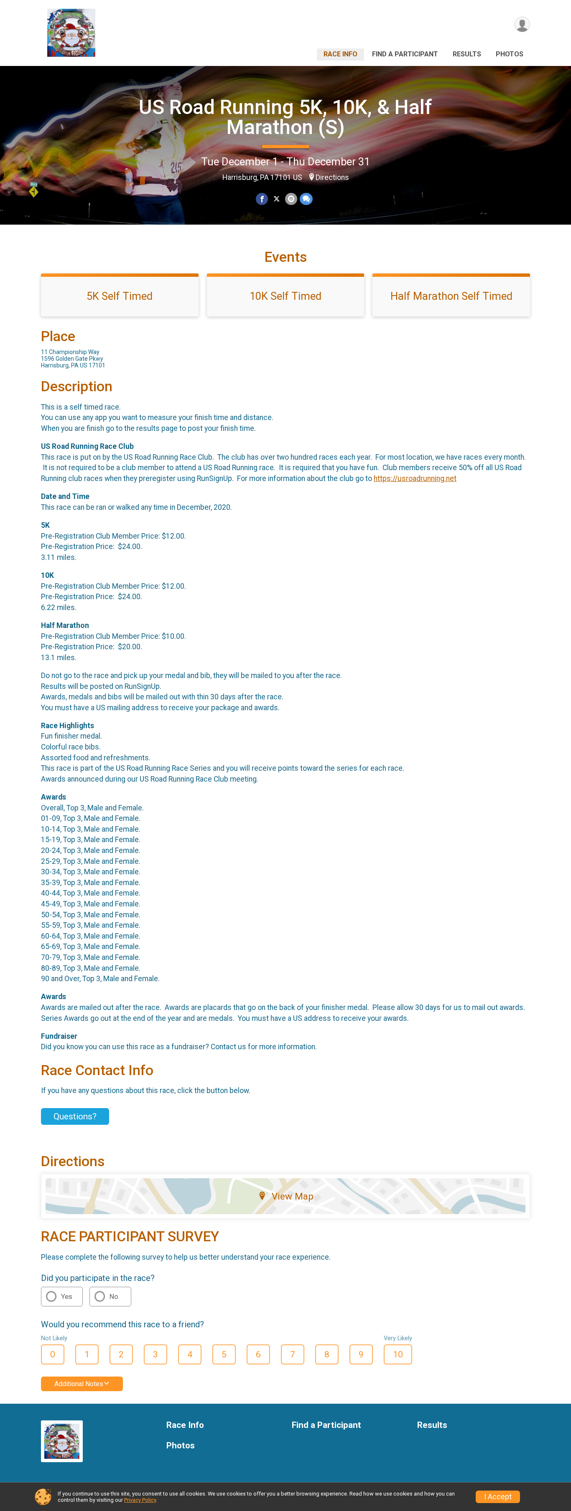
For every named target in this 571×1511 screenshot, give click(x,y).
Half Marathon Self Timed (451, 296)
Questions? (75, 1116)
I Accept (498, 1497)
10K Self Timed (285, 296)
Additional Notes (78, 1384)
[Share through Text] (306, 199)
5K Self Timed (120, 296)
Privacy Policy (140, 1500)
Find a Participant (405, 54)
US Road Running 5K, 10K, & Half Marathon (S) (285, 117)
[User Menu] (522, 24)
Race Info (340, 54)
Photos (509, 54)
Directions (332, 177)
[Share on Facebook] (262, 199)
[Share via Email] (291, 199)
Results (467, 54)
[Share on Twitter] (276, 199)
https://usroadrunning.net (415, 478)
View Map (293, 1196)
